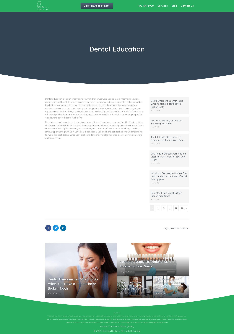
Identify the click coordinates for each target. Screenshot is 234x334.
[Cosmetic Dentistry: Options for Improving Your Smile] (169, 124)
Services (163, 5)
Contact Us (187, 5)
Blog (174, 5)
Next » (184, 208)
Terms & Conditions (109, 326)
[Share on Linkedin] (63, 228)
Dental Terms (182, 228)
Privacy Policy (127, 326)
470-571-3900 (146, 5)
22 (176, 208)
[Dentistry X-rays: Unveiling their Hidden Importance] (169, 196)
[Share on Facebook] (48, 228)
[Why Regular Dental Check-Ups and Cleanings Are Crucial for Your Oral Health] (169, 158)
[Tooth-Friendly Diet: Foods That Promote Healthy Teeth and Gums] (169, 140)
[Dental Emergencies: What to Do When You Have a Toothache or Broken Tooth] (169, 105)
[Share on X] (56, 228)
